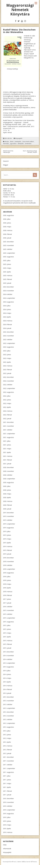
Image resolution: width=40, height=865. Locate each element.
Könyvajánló (18, 138)
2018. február (7, 595)
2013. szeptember (9, 708)
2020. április (7, 497)
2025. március (7, 275)
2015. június (7, 629)
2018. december (8, 558)
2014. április (7, 682)
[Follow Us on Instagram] (25, 21)
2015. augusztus (8, 622)
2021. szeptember (9, 434)
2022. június (7, 400)
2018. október (7, 565)
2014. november (8, 656)
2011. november (8, 761)
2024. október (7, 294)
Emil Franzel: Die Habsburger (8, 151)
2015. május (7, 633)
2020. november (8, 471)
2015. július (6, 625)
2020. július (6, 486)
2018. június (7, 580)
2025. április (7, 272)
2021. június (7, 445)
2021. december (8, 422)
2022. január (7, 419)
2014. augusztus (8, 667)
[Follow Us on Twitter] (19, 21)
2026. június (7, 223)
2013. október (7, 704)
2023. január (7, 373)
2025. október (7, 249)
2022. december (8, 377)
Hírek (4, 845)
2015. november (8, 610)
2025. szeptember (9, 253)
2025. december (8, 242)
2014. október (7, 659)
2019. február (7, 550)
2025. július (6, 260)
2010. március (7, 832)
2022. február (7, 415)
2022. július (6, 396)
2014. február (7, 689)
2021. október (7, 430)
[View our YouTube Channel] (22, 21)
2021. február (7, 460)
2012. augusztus (8, 727)
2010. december (8, 798)
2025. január (7, 283)
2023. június (7, 355)
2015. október (7, 614)
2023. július (6, 351)
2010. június (7, 821)
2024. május (7, 313)
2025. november (8, 245)
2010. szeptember (9, 810)
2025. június (7, 264)
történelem (28, 143)
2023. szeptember (9, 343)
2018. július (6, 576)
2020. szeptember (9, 479)
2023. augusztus (8, 347)
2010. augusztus (8, 813)
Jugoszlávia (13, 143)
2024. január (7, 328)
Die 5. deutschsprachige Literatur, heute (30, 151)
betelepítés (18, 141)
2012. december (8, 712)
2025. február (7, 279)
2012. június (7, 735)
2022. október (7, 385)
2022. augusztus (8, 392)
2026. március (7, 230)
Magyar (5, 165)
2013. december (8, 697)
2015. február (7, 644)
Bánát (11, 141)
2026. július (6, 219)
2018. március (7, 592)
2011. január (7, 795)
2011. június (7, 780)
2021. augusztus (8, 437)
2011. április (7, 787)
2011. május (7, 783)
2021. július (6, 441)
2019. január (7, 554)
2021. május (7, 449)
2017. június (7, 599)
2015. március (7, 640)
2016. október (7, 607)
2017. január (7, 603)
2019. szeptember (9, 524)
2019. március (7, 546)
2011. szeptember (9, 768)
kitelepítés (21, 143)
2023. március (7, 366)
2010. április (7, 829)
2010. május (7, 825)
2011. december (8, 757)
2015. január (7, 648)
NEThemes (34, 862)
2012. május (7, 738)
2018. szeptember (9, 569)
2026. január (7, 238)
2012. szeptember (9, 723)
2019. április (7, 543)
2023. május (7, 358)
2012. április (7, 742)
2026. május (7, 227)
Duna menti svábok (28, 141)
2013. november (8, 701)
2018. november (8, 561)
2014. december (8, 652)
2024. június (7, 309)
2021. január (7, 464)
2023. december (8, 332)
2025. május (7, 268)
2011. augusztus (8, 772)
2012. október (7, 719)
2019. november (8, 516)
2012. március (7, 746)
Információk (7, 849)
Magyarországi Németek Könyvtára (20, 10)
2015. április (7, 637)
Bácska (7, 141)
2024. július (6, 306)
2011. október (7, 765)
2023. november (8, 336)
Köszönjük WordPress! (9, 862)
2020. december (8, 467)
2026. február (7, 234)
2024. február (7, 324)
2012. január (7, 753)
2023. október (7, 339)
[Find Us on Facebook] (15, 21)
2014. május (7, 678)
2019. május (7, 539)
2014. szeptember (9, 663)
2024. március (7, 321)
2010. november (8, 802)
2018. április (7, 588)
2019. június (7, 535)
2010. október (7, 806)
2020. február (7, 505)
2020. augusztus (8, 482)
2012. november (8, 716)
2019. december (8, 513)
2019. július (6, 531)
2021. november (8, 426)
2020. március (7, 501)
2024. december (8, 287)
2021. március (7, 456)
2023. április (7, 362)
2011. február (7, 791)
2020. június (7, 490)
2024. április (7, 317)
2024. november (8, 291)
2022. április (7, 407)
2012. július (6, 731)
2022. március (7, 411)
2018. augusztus (8, 573)
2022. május (7, 403)
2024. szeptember (9, 298)
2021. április (7, 452)
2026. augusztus (8, 215)
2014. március (7, 686)
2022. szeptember (9, 388)
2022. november (8, 381)
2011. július (6, 776)
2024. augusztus (8, 302)
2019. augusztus (8, 528)
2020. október (7, 475)
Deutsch (6, 161)
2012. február (7, 750)
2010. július (6, 817)
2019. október (7, 520)
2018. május (7, 584)
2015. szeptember (9, 618)
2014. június (7, 674)
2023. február (7, 370)
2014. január (7, 693)
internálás (6, 143)
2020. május (7, 494)
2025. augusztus (8, 257)
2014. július (6, 671)
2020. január (7, 509)
